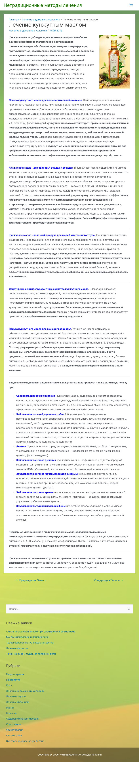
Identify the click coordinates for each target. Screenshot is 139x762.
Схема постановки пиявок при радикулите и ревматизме (40, 631)
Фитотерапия (14, 735)
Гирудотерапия (15, 674)
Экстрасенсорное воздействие (25, 741)
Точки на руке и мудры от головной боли (31, 653)
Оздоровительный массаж (22, 718)
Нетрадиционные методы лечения (43, 5)
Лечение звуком (16, 696)
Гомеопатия (13, 679)
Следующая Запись (108, 580)
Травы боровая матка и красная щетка (30, 642)
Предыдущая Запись (31, 580)
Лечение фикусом (17, 648)
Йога (9, 685)
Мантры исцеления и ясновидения (27, 637)
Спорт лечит (13, 724)
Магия (10, 707)
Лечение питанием (17, 702)
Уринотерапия (14, 729)
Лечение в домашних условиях (28, 30)
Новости (11, 713)
